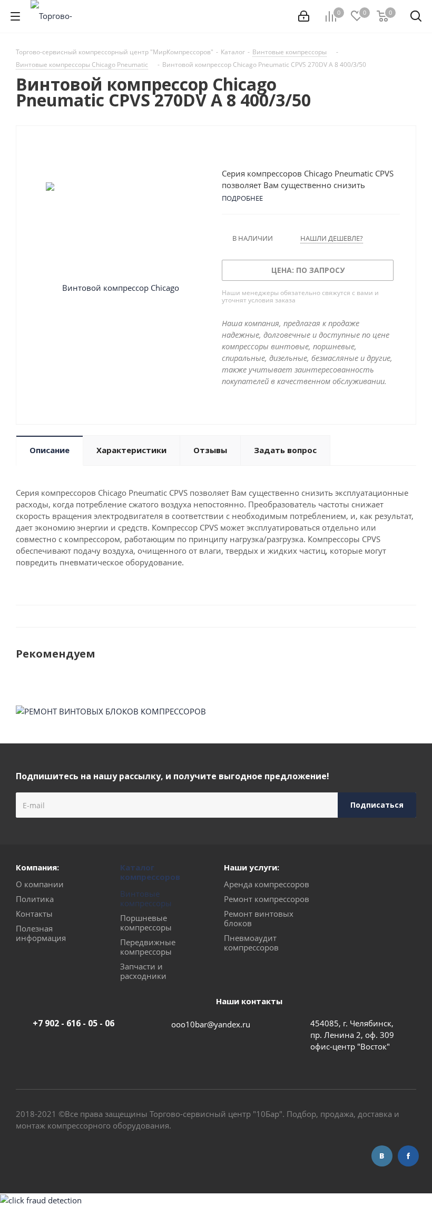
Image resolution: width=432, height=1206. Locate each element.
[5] (267, 149)
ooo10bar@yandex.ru (210, 1024)
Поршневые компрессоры (146, 923)
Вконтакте (381, 1155)
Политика (35, 899)
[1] (227, 149)
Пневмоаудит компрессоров (251, 943)
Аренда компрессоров (266, 884)
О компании (40, 884)
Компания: (37, 867)
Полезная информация (41, 933)
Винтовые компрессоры (146, 898)
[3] (247, 149)
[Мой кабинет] (303, 16)
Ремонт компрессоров (266, 899)
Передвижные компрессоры (147, 947)
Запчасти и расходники (143, 971)
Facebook (408, 1155)
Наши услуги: (251, 867)
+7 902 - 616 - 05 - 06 (73, 1023)
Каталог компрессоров (150, 872)
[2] (237, 149)
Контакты (34, 913)
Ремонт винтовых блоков (258, 918)
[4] (257, 149)
